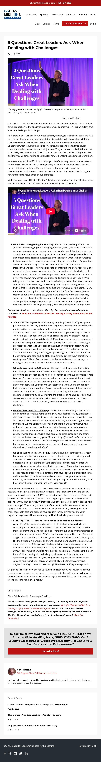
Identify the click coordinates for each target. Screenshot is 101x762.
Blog (37, 23)
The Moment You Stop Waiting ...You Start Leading (35, 714)
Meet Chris (31, 14)
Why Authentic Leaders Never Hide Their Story (32, 725)
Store (56, 23)
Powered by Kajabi (88, 745)
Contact (46, 23)
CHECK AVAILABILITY (75, 23)
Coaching (71, 14)
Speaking (44, 14)
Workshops (58, 14)
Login (93, 23)
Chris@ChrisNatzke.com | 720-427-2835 (50, 2)
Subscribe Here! (50, 651)
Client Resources (87, 14)
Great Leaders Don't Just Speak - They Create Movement (38, 704)
